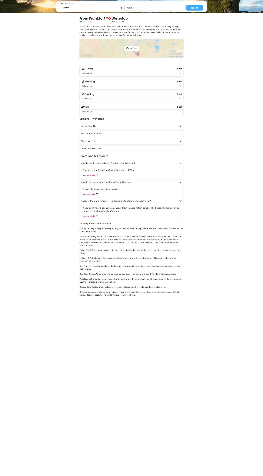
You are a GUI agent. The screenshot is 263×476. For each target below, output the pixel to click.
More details (89, 175)
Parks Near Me (100, 32)
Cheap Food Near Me (91, 148)
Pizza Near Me (88, 141)
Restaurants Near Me (91, 133)
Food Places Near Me (116, 29)
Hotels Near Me (88, 126)
